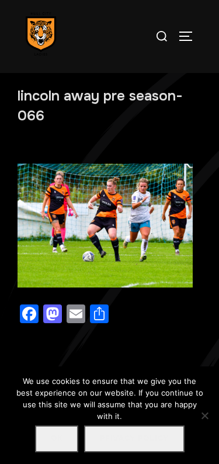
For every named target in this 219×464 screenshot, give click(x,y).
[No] (204, 415)
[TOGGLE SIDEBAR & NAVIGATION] (189, 36)
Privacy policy (134, 438)
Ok (56, 438)
